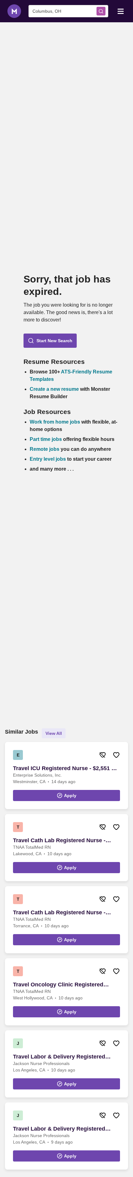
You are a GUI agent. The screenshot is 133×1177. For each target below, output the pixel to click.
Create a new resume (55, 389)
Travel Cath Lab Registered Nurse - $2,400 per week (59, 840)
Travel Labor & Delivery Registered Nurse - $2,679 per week (59, 1057)
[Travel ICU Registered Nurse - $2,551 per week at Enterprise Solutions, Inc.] (66, 775)
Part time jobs (46, 439)
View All (53, 733)
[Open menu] (121, 11)
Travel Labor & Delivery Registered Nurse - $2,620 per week (59, 1129)
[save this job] (116, 755)
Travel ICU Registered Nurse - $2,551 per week (66, 768)
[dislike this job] (102, 755)
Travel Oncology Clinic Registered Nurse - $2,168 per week (58, 984)
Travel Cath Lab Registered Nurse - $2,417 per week (59, 912)
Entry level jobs (48, 459)
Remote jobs (44, 449)
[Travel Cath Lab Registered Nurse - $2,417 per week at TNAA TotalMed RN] (66, 920)
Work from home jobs (55, 422)
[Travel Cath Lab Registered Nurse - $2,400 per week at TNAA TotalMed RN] (66, 848)
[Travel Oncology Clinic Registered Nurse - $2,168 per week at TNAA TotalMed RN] (66, 992)
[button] (50, 341)
